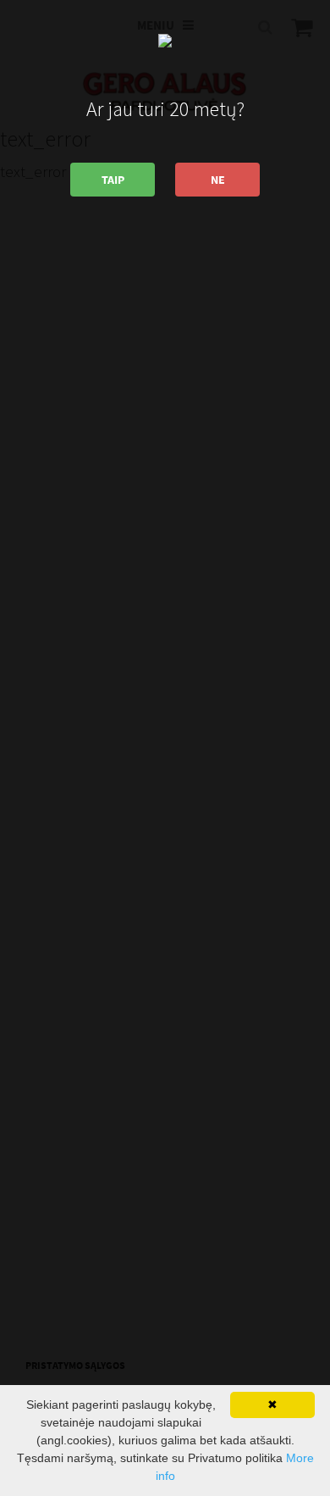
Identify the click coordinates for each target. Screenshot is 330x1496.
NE (218, 179)
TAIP (113, 179)
